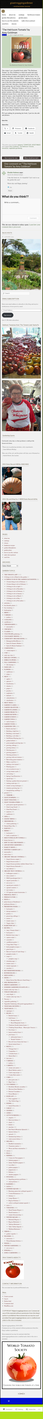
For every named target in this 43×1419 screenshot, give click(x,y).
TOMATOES (27, 145)
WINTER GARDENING (11, 1246)
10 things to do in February (14, 591)
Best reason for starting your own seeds (11, 158)
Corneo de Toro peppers (16, 1158)
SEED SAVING (8, 975)
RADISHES (9, 1184)
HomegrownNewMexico (13, 641)
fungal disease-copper (12, 859)
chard (10, 1122)
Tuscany (6, 999)
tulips (8, 674)
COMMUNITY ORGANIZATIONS (14, 639)
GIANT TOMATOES (10, 800)
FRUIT (6, 676)
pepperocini (12, 1170)
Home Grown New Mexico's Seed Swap (18, 980)
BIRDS (6, 612)
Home (4, 15)
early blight (9, 994)
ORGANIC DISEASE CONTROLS (14, 857)
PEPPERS (9, 1155)
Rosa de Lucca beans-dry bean (18, 1042)
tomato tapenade (11, 966)
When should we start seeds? (32, 158)
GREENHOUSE (8, 821)
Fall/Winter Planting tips (13, 738)
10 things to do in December (14, 589)
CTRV (6, 653)
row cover (9, 883)
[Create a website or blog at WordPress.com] (9, 1401)
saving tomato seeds (12, 771)
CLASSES (7, 631)
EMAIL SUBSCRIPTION (10, 299)
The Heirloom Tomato (26, 146)
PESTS (6, 899)
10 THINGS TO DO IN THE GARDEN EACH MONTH (20, 579)
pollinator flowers (9, 904)
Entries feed (7, 1301)
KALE (10, 1125)
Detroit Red (12, 1056)
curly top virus (8, 655)
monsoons (9, 1238)
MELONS (9, 1141)
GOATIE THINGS (9, 819)
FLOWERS (7, 669)
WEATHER (7, 1236)
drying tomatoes (11, 911)
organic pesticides (11, 880)
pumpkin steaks (11, 954)
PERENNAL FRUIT (10, 895)
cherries (8, 686)
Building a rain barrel (12, 733)
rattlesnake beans (16, 1037)
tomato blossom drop (15, 1215)
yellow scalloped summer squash (18, 1203)
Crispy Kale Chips (11, 944)
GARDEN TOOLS (9, 719)
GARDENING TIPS (10, 726)
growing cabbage (11, 745)
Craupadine (12, 1051)
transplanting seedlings (13, 790)
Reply (10, 191)
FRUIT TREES (8, 703)
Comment (33, 218)
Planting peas (10, 767)
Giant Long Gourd (11, 807)
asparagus (9, 1011)
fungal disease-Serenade (13, 866)
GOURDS (9, 1110)
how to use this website (10, 21)
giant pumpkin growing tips (14, 743)
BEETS (8, 1046)
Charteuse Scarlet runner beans (18, 1025)
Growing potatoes (11, 755)
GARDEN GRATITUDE (11, 707)
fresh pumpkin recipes (12, 947)
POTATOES (9, 1177)
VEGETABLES (36, 145)
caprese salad (10, 937)
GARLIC (9, 1108)
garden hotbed (10, 741)
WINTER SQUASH (12, 1217)
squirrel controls (11, 888)
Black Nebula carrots (15, 1070)
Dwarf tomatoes (13, 1212)
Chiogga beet (13, 1049)
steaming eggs (10, 961)
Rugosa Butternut (14, 1222)
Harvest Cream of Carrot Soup (15, 952)
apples (8, 679)
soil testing (9, 774)
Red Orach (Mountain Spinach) (18, 1129)
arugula (11, 1118)
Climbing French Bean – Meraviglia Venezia (22, 1027)
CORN (8, 1077)
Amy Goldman (14, 146)
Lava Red (11, 1165)
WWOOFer (7, 1250)
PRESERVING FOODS (11, 906)
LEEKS (8, 1113)
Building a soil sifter (12, 736)
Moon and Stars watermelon (17, 1148)
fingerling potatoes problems (17, 1179)
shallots (8, 1186)
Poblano (11, 1172)
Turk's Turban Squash (15, 1227)
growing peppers (11, 752)
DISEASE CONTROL (10, 658)
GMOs (6, 816)
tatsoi (8, 1205)
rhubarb (8, 695)
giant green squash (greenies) (15, 805)
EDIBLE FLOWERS (10, 660)
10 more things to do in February (16, 584)
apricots (8, 681)
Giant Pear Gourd (11, 809)
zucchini (9, 968)
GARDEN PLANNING (10, 710)
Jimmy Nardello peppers (16, 1163)
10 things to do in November (14, 601)
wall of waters (10, 722)
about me (12, 15)
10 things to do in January (14, 594)
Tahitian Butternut (14, 1224)
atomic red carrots (14, 1068)
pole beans (12, 1035)
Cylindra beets (13, 1053)
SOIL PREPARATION (10, 982)
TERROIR (9, 795)
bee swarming (8, 608)
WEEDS (6, 1243)
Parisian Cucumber (14, 1091)
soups (8, 956)
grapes (8, 688)
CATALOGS (7, 620)
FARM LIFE (7, 667)
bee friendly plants (9, 605)
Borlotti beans (13, 1016)
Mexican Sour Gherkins (16, 1089)
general (20, 145)
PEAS (8, 1153)
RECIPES (7, 928)
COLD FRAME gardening (12, 634)
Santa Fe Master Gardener (14, 646)
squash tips (9, 778)
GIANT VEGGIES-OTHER (12, 802)
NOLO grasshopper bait (13, 878)
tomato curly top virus (10, 989)
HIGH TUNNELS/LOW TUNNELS (14, 838)
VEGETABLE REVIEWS (11, 1006)
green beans (9, 949)
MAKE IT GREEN (9, 847)
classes (14, 24)
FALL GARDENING (10, 662)
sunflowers (9, 672)
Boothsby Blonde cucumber (17, 1087)
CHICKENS (7, 629)
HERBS (6, 831)
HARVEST (7, 828)
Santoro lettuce (13, 1132)
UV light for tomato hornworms (15, 892)
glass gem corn (13, 1080)
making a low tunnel (12, 764)
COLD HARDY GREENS (11, 636)
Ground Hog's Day (9, 826)
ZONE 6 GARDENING (11, 1253)
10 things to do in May (13, 598)
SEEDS (6, 978)
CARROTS (9, 1065)
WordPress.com (8, 1306)
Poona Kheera (13, 1094)
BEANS (8, 1013)
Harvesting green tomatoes (14, 759)
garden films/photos (9, 18)
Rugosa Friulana (13, 1201)
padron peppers (13, 1167)
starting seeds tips (11, 783)
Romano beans (15, 1020)
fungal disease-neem (12, 861)
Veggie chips (10, 923)
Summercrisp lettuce (15, 1136)
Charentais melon (14, 1146)
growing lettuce (11, 748)
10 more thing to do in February (15, 582)
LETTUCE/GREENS (12, 1115)
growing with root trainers (14, 757)
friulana (11, 1196)
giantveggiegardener (21, 2)
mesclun (11, 1127)
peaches (8, 691)
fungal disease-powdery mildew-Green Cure (19, 864)
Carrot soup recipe (14, 1072)
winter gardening (11, 823)
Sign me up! (7, 315)
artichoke (7, 603)
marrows (8, 812)
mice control (10, 876)
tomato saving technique (13, 786)
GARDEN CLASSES (10, 705)
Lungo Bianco (13, 1198)
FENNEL (9, 1103)
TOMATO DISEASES (10, 992)
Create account (8, 1296)
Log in (6, 1299)
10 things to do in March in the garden (15, 577)
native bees (7, 854)
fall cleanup (9, 665)
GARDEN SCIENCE (10, 717)
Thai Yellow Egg (14, 1101)
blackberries (10, 684)
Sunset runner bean (14, 1044)
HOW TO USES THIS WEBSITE (13, 842)
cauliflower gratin (11, 942)
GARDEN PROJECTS (10, 712)
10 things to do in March (13, 596)
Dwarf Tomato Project (15, 1210)
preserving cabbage (12, 916)
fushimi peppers (13, 1160)
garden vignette (11, 1234)
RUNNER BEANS (9, 973)
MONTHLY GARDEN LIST (12, 850)
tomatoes (5, 148)
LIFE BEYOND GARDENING (13, 845)
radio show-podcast (28, 21)
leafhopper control (11, 873)
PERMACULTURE (9, 897)
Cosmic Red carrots (14, 1075)
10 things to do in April (13, 586)
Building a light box (12, 731)
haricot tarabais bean (15, 1032)
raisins (8, 918)
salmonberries (10, 698)
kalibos (8, 617)
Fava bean (12, 1030)
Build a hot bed (11, 729)
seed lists (5, 24)
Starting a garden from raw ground (16, 781)
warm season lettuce (14, 1139)
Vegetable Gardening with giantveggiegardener (18, 1004)
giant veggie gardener (16, 35)
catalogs (21, 15)
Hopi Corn (12, 1082)
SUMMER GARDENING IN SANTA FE (16, 987)
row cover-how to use (12, 769)
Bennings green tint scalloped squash (20, 1191)
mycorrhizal (9, 869)
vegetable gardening (15, 148)
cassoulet (9, 940)
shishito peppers (13, 1174)
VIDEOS (6, 1231)
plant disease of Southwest (12, 902)
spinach (11, 1134)
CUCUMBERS (10, 1084)
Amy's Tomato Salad (12, 930)
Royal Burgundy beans (17, 1023)
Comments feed (8, 1303)
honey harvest (8, 840)
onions (8, 1151)
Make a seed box (11, 762)
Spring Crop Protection (13, 776)
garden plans (23, 18)
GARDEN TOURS (9, 724)
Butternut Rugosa (14, 1219)
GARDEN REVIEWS (10, 714)
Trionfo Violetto (15, 1039)
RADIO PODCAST (9, 925)
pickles (8, 914)
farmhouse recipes (33, 15)
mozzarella (9, 627)
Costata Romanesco (14, 1193)
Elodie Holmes (13, 172)
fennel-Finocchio (14, 1106)
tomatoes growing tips (13, 788)
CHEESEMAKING (9, 624)
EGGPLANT (10, 1096)
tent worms (9, 890)
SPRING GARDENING (11, 985)
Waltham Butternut (14, 1229)
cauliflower (7, 622)
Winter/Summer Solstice (13, 1241)
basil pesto (9, 833)
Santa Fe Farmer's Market (13, 643)
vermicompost (10, 650)
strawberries (9, 700)
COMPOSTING (8, 648)
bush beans (12, 1018)
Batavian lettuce (13, 1120)
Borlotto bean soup (12, 935)
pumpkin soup (13, 959)
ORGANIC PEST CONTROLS (13, 871)
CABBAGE (7, 615)
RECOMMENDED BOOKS (12, 971)
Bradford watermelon (15, 1144)
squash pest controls (12, 885)
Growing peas (10, 750)
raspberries (9, 693)
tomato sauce (10, 921)
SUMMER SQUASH (12, 1189)
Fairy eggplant (13, 1099)
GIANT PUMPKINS (10, 797)
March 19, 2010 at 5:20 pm (15, 175)
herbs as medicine (11, 835)
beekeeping (7, 610)
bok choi (9, 1058)
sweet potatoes (13, 1182)
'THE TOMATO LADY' (11, 575)
